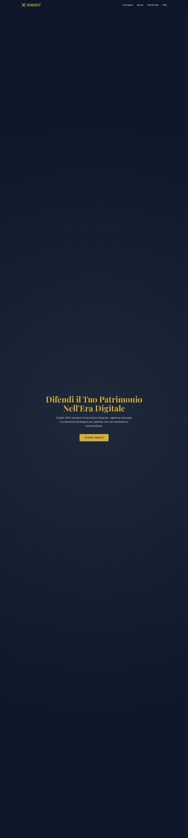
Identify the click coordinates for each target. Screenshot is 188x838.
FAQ (165, 5)
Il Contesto (127, 5)
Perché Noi (152, 5)
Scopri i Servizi (94, 437)
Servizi (140, 5)
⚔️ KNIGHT (31, 5)
